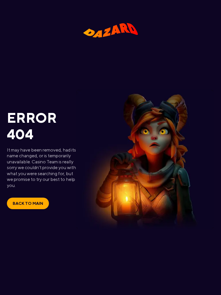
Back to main (28, 203)
